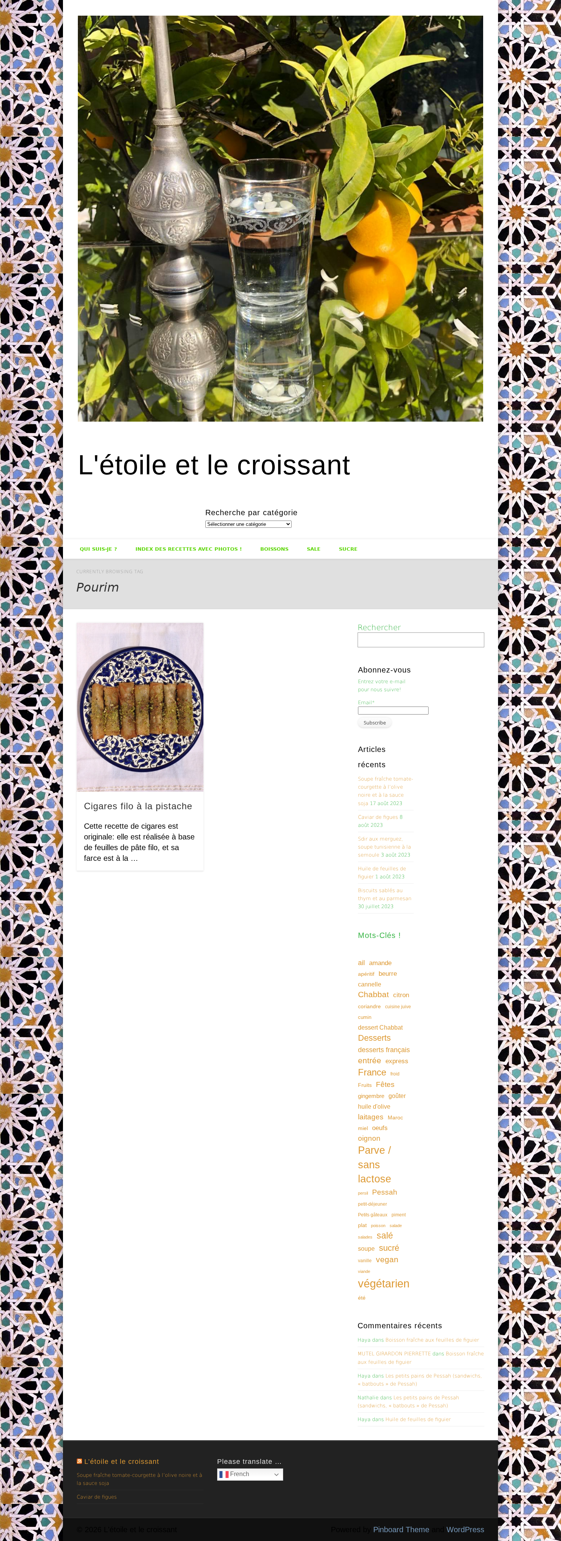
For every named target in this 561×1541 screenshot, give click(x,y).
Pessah (384, 1192)
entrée (369, 1060)
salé (385, 1235)
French (239, 1474)
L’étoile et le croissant (121, 1461)
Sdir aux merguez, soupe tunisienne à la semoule (384, 847)
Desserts (374, 1038)
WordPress (465, 1529)
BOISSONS (274, 549)
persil (363, 1193)
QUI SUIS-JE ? (98, 549)
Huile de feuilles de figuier (418, 1419)
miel (363, 1128)
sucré (389, 1248)
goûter (397, 1095)
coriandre (369, 1006)
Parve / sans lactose (374, 1165)
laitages (371, 1116)
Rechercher (379, 627)
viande (364, 1271)
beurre (388, 973)
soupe (366, 1248)
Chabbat (373, 994)
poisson (378, 1225)
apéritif (366, 974)
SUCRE (348, 549)
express (396, 1061)
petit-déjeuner (372, 1204)
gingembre (371, 1096)
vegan (387, 1259)
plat (362, 1225)
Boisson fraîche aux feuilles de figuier (432, 1340)
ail (361, 963)
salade (396, 1225)
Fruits (365, 1085)
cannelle (369, 984)
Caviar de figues (378, 817)
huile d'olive (374, 1106)
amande (380, 963)
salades (365, 1237)
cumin (364, 1017)
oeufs (380, 1128)
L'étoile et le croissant (214, 465)
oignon (369, 1138)
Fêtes (385, 1084)
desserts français (384, 1050)
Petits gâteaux (372, 1215)
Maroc (395, 1117)
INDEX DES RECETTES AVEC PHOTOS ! (188, 549)
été (362, 1298)
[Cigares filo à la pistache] (140, 707)
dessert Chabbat (380, 1027)
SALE (314, 549)
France (372, 1072)
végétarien (383, 1283)
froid (395, 1074)
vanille (365, 1260)
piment (399, 1215)
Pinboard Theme (401, 1529)
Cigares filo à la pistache (138, 806)
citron (401, 995)
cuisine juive (398, 1006)
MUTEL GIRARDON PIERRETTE (394, 1354)
